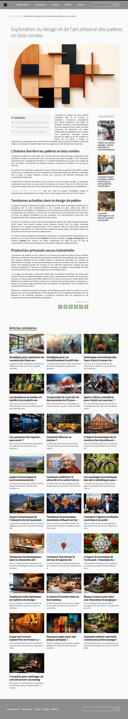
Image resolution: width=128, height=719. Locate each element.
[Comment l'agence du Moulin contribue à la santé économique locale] (101, 503)
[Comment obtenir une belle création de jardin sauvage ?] (101, 623)
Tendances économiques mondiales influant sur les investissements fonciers (62, 520)
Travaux (55, 5)
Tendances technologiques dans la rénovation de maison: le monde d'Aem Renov (25, 561)
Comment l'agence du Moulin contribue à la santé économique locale (101, 520)
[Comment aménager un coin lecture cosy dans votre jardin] (106, 201)
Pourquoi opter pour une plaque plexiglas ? (61, 638)
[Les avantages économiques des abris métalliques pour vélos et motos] (101, 463)
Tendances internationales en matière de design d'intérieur (25, 599)
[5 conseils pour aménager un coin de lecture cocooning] (26, 663)
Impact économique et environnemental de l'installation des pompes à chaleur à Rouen (25, 481)
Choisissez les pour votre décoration (26, 191)
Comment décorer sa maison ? (59, 438)
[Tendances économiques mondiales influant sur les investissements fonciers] (64, 503)
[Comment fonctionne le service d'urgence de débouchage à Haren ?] (64, 543)
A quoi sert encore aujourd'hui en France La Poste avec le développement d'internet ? (26, 641)
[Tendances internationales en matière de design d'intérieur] (26, 583)
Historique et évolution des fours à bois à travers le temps (100, 360)
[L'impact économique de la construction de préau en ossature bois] (101, 423)
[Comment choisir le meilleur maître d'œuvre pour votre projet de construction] (106, 164)
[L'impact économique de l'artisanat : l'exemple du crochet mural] (101, 543)
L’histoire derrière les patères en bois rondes (31, 122)
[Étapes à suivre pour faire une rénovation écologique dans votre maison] (101, 583)
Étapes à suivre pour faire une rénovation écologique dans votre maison (100, 599)
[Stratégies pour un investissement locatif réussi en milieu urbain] (64, 343)
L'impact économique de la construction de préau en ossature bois (100, 440)
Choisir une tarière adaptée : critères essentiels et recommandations (106, 146)
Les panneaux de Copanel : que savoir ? (25, 438)
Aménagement (23, 5)
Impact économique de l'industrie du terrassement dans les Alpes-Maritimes (25, 520)
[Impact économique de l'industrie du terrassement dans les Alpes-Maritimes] (26, 503)
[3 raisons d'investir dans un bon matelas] (64, 583)
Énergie (68, 5)
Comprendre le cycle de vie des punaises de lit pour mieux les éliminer (63, 400)
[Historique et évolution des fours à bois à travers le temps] (101, 343)
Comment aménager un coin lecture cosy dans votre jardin (106, 217)
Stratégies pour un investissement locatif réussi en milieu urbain (64, 360)
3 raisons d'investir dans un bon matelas (63, 598)
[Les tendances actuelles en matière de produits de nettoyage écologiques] (26, 383)
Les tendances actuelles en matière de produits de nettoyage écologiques (25, 400)
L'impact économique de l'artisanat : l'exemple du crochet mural (99, 560)
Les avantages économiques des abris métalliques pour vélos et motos (100, 480)
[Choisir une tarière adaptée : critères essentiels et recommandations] (106, 130)
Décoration (40, 5)
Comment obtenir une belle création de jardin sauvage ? (100, 638)
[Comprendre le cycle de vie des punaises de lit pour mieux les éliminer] (64, 383)
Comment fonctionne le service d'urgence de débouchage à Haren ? (61, 560)
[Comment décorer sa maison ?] (64, 423)
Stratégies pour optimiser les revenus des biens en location (26, 360)
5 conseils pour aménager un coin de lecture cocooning (26, 678)
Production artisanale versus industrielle (30, 132)
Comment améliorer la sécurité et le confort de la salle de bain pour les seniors (64, 480)
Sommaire (19, 117)
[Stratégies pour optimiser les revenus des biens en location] (26, 343)
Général (81, 5)
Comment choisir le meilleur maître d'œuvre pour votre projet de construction (106, 181)
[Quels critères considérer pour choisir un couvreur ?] (101, 383)
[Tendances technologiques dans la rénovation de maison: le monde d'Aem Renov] (26, 543)
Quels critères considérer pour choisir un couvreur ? (99, 398)
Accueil (10, 16)
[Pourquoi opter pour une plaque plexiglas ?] (64, 623)
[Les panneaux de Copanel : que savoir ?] (26, 423)
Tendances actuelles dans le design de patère (31, 127)
